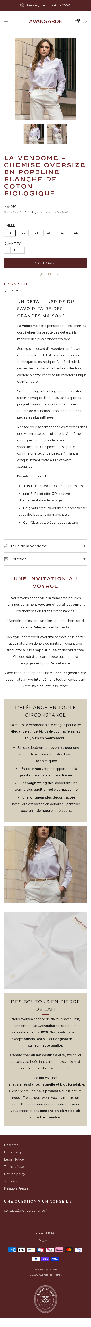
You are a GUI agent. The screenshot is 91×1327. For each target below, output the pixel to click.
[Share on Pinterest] (49, 274)
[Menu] (6, 21)
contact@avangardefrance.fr (26, 1211)
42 (62, 233)
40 (49, 233)
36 (23, 233)
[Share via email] (57, 274)
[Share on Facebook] (34, 274)
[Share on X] (41, 274)
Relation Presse (16, 1188)
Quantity (12, 244)
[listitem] (45, 5)
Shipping (30, 212)
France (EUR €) (43, 1233)
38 (36, 233)
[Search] (85, 21)
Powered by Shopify (45, 1269)
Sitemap (10, 1181)
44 (76, 233)
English (43, 1240)
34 (9, 233)
